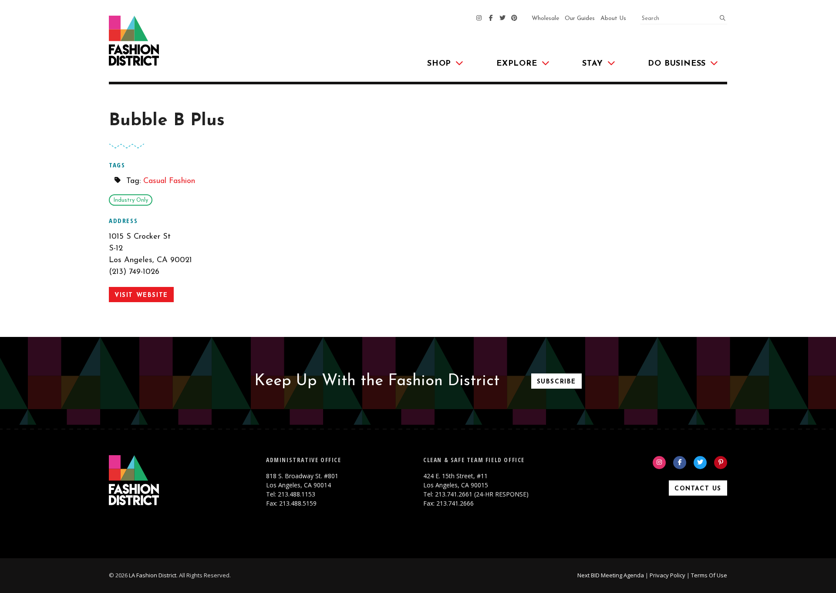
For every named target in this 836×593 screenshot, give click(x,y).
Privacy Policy (667, 575)
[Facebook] (491, 18)
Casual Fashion (169, 181)
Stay (592, 64)
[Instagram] (479, 18)
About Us (613, 18)
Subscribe (556, 382)
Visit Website (141, 295)
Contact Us (697, 489)
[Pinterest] (514, 18)
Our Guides (580, 18)
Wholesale (545, 18)
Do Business (677, 64)
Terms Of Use (709, 575)
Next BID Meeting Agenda (610, 575)
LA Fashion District (152, 575)
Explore (516, 64)
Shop (439, 64)
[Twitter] (502, 18)
